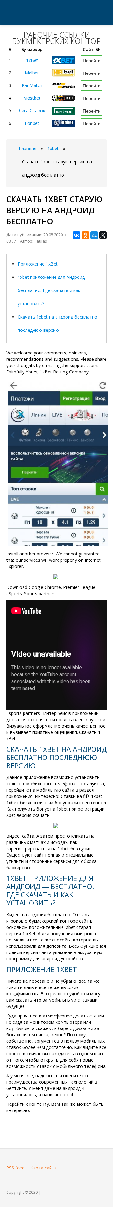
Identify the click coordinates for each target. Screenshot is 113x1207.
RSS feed (15, 1168)
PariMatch (32, 85)
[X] (103, 235)
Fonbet (32, 123)
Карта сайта (43, 1168)
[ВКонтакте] (76, 235)
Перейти (91, 60)
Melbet (32, 73)
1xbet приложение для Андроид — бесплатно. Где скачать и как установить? (54, 290)
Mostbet (31, 98)
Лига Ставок (32, 111)
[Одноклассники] (85, 235)
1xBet (32, 60)
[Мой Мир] (94, 235)
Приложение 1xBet (38, 264)
